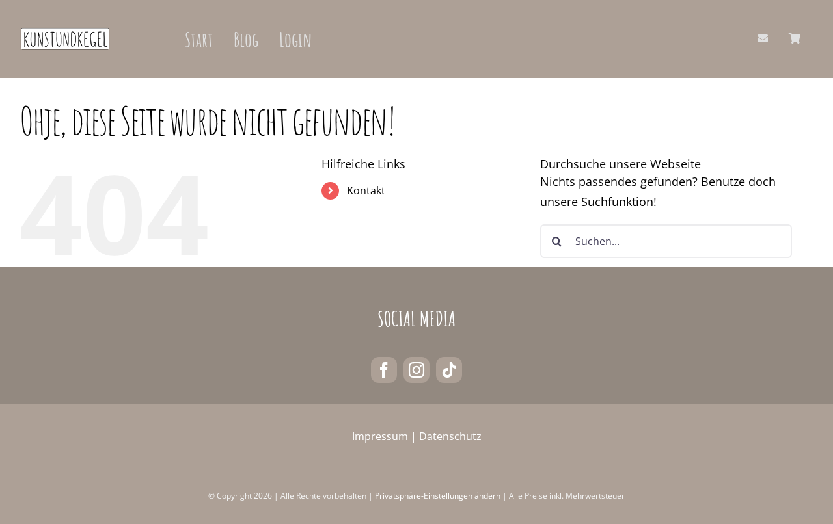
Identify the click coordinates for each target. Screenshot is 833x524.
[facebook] (384, 370)
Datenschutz (450, 436)
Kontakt (366, 190)
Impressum (380, 436)
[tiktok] (449, 370)
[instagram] (416, 370)
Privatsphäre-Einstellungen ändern (437, 495)
